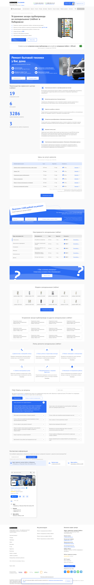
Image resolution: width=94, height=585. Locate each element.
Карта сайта (12, 565)
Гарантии (50, 8)
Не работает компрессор (40, 239)
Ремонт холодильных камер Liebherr (45, 533)
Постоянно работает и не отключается (40, 248)
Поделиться (65, 572)
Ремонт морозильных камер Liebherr (45, 538)
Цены (32, 8)
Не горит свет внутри (39, 257)
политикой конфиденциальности (28, 221)
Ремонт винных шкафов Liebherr (44, 536)
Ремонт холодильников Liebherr (44, 530)
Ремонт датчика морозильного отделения (23, 182)
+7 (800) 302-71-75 (50, 3)
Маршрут (15, 496)
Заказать (76, 167)
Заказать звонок (47, 275)
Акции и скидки (56, 8)
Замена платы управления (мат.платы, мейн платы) (25, 167)
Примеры (12, 539)
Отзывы (40, 8)
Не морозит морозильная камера (40, 244)
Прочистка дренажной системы (21, 186)
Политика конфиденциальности (47, 576)
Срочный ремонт (26, 8)
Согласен (68, 581)
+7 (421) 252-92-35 (39, 3)
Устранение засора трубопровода (21, 175)
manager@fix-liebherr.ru (69, 546)
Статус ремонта (81, 8)
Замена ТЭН (16, 171)
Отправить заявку (33, 78)
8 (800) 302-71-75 (68, 540)
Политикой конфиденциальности (37, 459)
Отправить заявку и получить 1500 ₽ (49, 219)
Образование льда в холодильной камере (39, 253)
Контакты (71, 8)
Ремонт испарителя (18, 179)
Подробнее (22, 359)
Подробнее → (76, 239)
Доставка (45, 8)
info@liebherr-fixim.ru (69, 543)
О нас (36, 8)
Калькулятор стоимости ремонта (17, 557)
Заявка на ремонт (64, 8)
